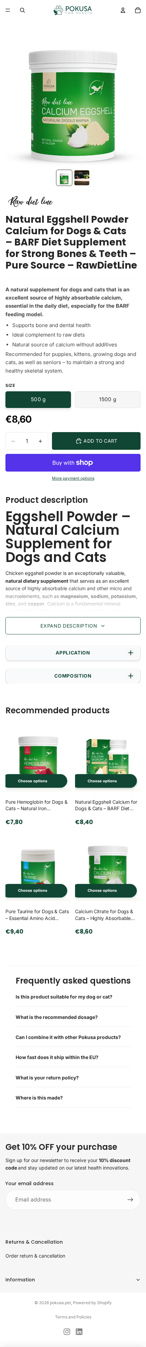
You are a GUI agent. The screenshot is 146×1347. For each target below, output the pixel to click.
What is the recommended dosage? (57, 1017)
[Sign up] (130, 1200)
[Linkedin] (79, 1332)
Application (73, 652)
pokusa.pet (60, 1302)
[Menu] (8, 10)
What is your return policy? (47, 1077)
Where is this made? (39, 1098)
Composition (73, 676)
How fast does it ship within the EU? (57, 1057)
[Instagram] (67, 1332)
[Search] (22, 10)
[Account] (122, 10)
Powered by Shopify (92, 1302)
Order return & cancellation (35, 1256)
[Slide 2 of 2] (81, 177)
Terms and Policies (73, 1316)
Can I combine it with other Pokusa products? (68, 1037)
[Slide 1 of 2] (64, 177)
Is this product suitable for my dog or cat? (64, 997)
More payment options (73, 478)
